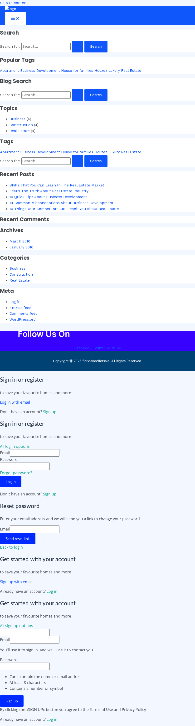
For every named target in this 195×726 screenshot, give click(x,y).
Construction (21, 125)
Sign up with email (16, 581)
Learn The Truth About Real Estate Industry (49, 191)
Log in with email (15, 402)
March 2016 (20, 241)
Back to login (11, 547)
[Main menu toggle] (15, 19)
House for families (77, 70)
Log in (15, 302)
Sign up (49, 411)
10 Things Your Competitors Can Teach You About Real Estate (64, 209)
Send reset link (18, 538)
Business (17, 119)
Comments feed (24, 313)
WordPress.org (23, 319)
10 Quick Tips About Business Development (48, 197)
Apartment (9, 70)
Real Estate (131, 70)
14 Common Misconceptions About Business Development (61, 203)
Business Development (40, 70)
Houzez (100, 70)
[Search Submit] (77, 46)
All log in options (15, 446)
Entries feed (20, 308)
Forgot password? (16, 472)
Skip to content (14, 3)
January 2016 (21, 247)
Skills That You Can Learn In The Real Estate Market (57, 185)
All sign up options (16, 625)
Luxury (114, 70)
